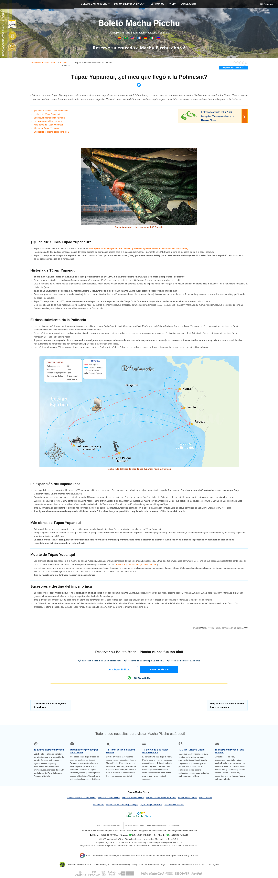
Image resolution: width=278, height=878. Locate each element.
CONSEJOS (187, 4)
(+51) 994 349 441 (178, 835)
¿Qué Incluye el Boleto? (151, 804)
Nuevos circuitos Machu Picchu (81, 797)
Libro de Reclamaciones (157, 825)
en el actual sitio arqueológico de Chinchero (136, 564)
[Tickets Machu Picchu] (146, 38)
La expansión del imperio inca (48, 121)
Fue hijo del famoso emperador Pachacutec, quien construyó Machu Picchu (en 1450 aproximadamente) (138, 248)
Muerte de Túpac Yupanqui (46, 128)
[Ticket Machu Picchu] (133, 38)
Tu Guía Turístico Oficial (191, 749)
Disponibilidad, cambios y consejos (122, 804)
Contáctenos (175, 825)
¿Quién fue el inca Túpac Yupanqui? (51, 110)
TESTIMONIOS (156, 4)
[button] (119, 669)
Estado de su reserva (174, 804)
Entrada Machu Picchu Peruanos (161, 797)
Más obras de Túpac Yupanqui (48, 124)
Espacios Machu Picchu (109, 797)
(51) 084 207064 (109, 835)
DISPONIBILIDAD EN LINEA (128, 4)
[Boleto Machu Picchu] (120, 38)
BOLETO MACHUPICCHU (94, 4)
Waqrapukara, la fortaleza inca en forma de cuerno (227, 705)
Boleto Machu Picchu (139, 22)
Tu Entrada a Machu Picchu (49, 749)
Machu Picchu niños (187, 797)
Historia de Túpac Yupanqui (47, 114)
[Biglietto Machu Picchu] (152, 38)
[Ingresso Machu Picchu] (126, 38)
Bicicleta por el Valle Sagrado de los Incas (50, 705)
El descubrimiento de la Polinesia (49, 117)
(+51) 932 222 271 (141, 678)
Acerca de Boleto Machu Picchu (109, 825)
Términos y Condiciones (134, 825)
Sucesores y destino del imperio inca (51, 132)
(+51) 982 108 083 (141, 835)
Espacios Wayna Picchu (133, 797)
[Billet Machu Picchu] (139, 38)
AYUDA (172, 4)
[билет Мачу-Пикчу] (158, 38)
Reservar (268, 4)
